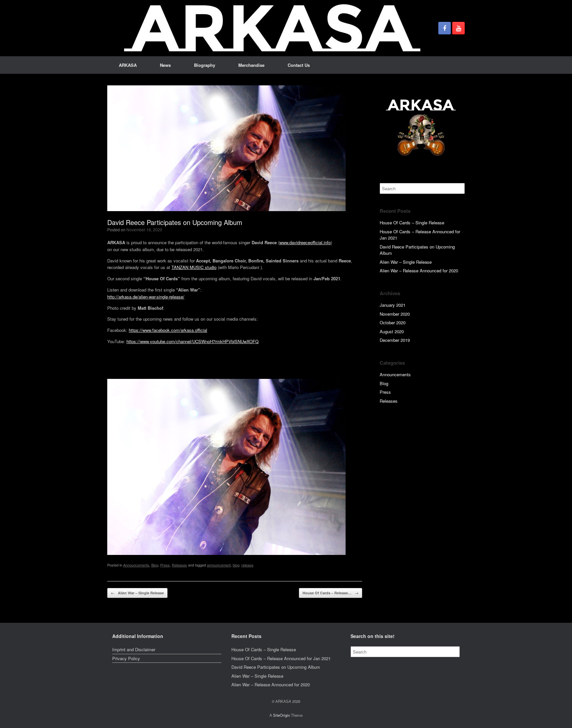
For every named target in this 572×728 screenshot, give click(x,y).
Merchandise (251, 65)
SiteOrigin (281, 715)
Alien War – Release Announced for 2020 (419, 270)
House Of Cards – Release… (330, 592)
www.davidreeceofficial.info (305, 242)
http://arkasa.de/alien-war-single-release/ (145, 297)
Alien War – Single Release (137, 592)
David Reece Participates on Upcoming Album (275, 667)
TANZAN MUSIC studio (193, 267)
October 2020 (392, 322)
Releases (179, 565)
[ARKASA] (272, 28)
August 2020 (392, 331)
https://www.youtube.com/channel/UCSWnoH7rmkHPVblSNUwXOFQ (192, 341)
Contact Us (299, 65)
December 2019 (395, 340)
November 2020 (395, 314)
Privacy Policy (126, 658)
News (165, 65)
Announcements (136, 565)
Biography (204, 65)
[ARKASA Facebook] (444, 28)
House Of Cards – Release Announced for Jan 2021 (281, 658)
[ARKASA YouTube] (458, 28)
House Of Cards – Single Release (412, 222)
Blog (154, 565)
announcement (219, 565)
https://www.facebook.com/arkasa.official (168, 330)
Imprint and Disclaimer (133, 649)
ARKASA (128, 65)
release (247, 565)
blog (236, 565)
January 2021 (392, 305)
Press (165, 565)
